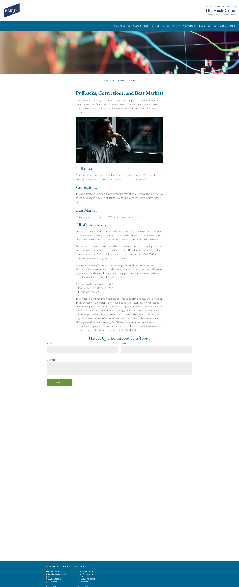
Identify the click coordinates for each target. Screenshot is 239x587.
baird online (231, 6)
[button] (122, 25)
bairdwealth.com (218, 6)
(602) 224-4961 (52, 581)
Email (123, 343)
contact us (207, 6)
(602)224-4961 (83, 581)
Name (49, 343)
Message (51, 359)
